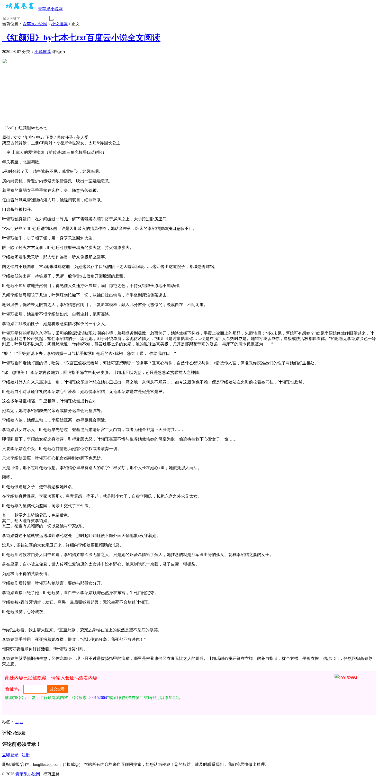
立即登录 (10, 755)
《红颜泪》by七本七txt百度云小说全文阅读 (81, 37)
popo (18, 722)
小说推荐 (59, 24)
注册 (26, 755)
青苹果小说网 (50, 9)
